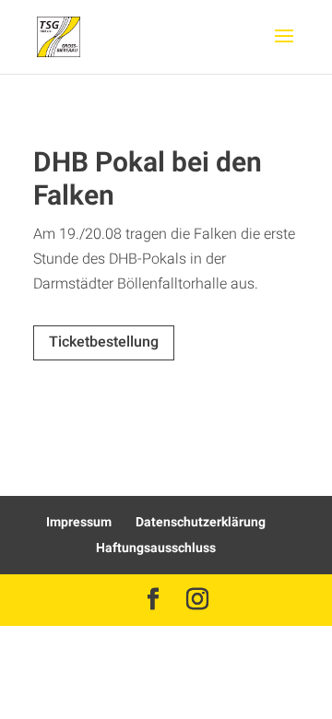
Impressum (79, 522)
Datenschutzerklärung (201, 522)
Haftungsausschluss (156, 548)
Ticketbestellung (104, 342)
